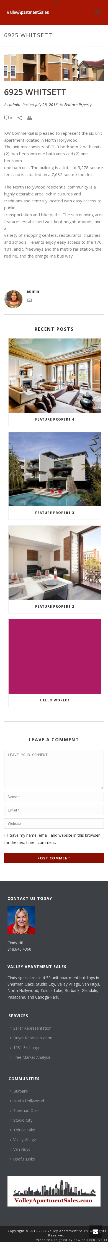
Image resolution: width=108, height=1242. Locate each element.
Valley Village (24, 1139)
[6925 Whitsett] (54, 67)
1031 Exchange (26, 1047)
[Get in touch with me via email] (29, 301)
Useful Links (24, 1159)
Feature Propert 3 (54, 512)
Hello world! (54, 700)
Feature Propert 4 (54, 419)
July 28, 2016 (46, 104)
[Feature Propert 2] (55, 563)
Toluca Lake (24, 1129)
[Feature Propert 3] (55, 469)
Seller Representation (32, 1028)
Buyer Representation (32, 1037)
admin (14, 104)
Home (22, 47)
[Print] (32, 117)
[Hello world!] (55, 656)
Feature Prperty (45, 47)
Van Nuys (21, 1149)
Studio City (22, 1120)
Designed (59, 1240)
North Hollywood (28, 1100)
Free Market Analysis (32, 1057)
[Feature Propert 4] (55, 376)
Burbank (20, 1091)
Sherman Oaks (26, 1110)
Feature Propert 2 (54, 606)
